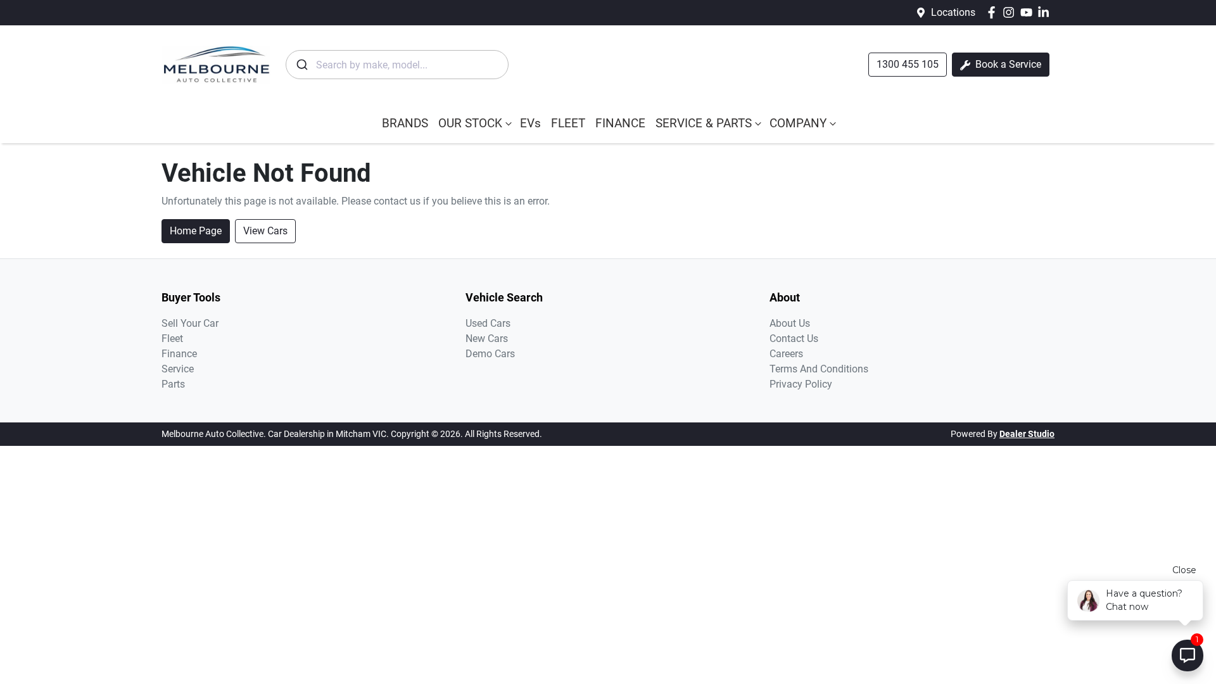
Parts (173, 384)
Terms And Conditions (819, 369)
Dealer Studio (1026, 434)
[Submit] (301, 65)
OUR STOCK (470, 123)
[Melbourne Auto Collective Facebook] (994, 12)
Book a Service (1007, 64)
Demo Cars (490, 354)
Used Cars (488, 323)
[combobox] (397, 64)
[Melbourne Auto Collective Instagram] (1011, 12)
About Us (790, 323)
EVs (530, 123)
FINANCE (620, 123)
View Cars (265, 231)
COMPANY (798, 123)
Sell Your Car (190, 323)
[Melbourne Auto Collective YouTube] (1028, 12)
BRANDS (405, 123)
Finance (179, 354)
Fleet (172, 338)
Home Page (196, 231)
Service (178, 369)
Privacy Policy (801, 384)
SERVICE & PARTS (704, 123)
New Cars (487, 338)
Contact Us (794, 338)
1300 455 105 (908, 64)
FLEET (568, 123)
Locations (953, 12)
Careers (786, 354)
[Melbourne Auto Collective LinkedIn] (1045, 12)
